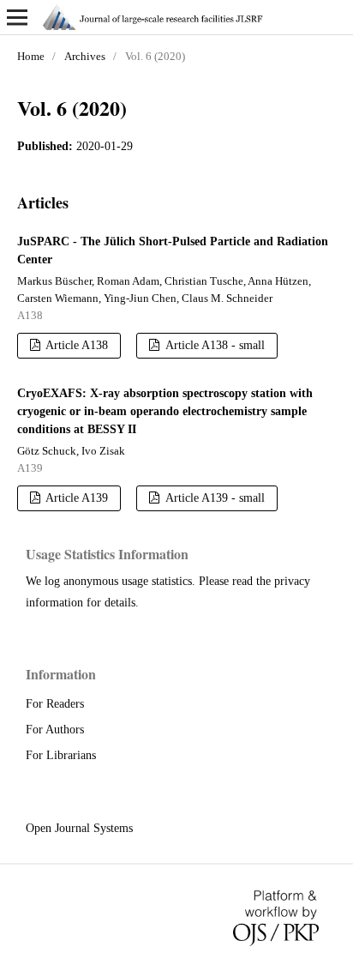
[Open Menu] (17, 17)
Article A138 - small (214, 345)
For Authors (55, 729)
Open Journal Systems (79, 828)
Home (31, 56)
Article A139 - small (214, 498)
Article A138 (75, 345)
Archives (84, 56)
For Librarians (61, 755)
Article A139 (75, 498)
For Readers (55, 703)
